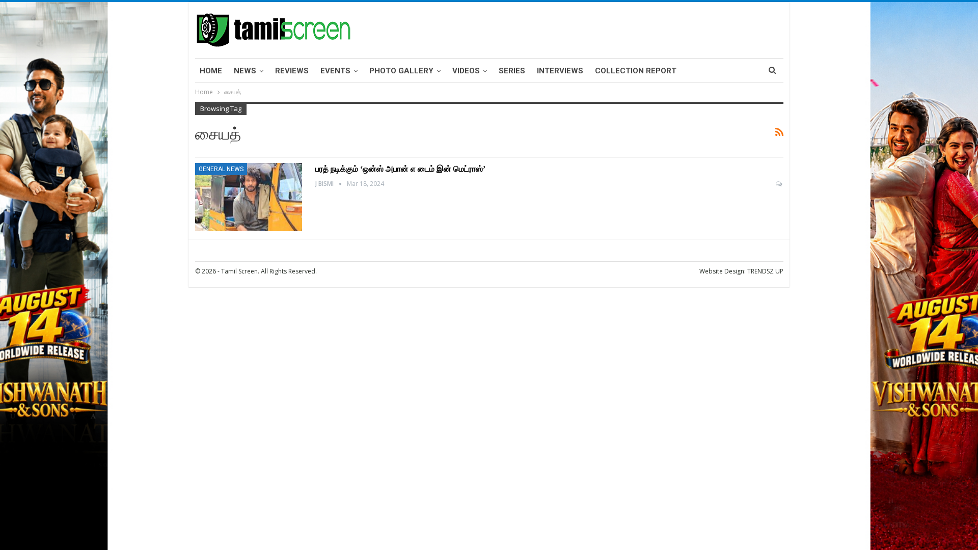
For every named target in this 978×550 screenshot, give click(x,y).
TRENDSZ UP (765, 271)
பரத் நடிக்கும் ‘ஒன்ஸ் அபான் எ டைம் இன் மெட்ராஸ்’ (400, 168)
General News (221, 169)
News (245, 70)
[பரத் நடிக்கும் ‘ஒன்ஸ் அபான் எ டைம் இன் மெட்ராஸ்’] (248, 197)
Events (335, 70)
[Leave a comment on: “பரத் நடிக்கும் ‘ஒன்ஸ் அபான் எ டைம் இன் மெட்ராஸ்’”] (779, 184)
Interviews (560, 70)
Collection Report (635, 70)
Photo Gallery (401, 70)
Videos (466, 70)
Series (512, 70)
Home (211, 70)
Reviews (292, 70)
